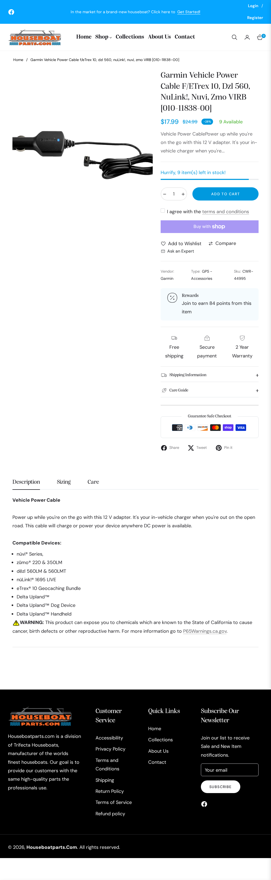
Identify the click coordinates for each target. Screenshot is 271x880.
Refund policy (110, 814)
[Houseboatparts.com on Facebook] (205, 803)
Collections (160, 740)
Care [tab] (93, 482)
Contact (157, 762)
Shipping (105, 780)
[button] (234, 37)
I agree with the (208, 211)
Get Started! (188, 12)
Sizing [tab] (64, 482)
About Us (158, 751)
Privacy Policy (110, 749)
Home (18, 59)
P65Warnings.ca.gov (205, 631)
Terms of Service (114, 802)
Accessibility (109, 738)
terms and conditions (225, 211)
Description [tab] (26, 482)
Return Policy (110, 791)
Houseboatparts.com (51, 847)
